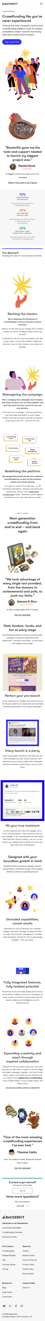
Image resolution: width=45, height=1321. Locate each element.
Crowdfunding (8, 1251)
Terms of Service (29, 1260)
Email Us (26, 1288)
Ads (3, 1260)
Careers (25, 1251)
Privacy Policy (28, 1264)
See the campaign (22, 615)
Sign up (22, 1191)
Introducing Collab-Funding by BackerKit (22, 1088)
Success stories (8, 1264)
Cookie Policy (28, 1269)
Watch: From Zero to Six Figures (22, 183)
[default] (10, 3)
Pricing (5, 1269)
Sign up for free (12, 42)
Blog (4, 1288)
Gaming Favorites (9, 1237)
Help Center (7, 1292)
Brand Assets (28, 1273)
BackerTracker (28, 1255)
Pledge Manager (9, 1255)
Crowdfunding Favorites (12, 1232)
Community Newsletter (11, 1228)
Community (7, 1297)
